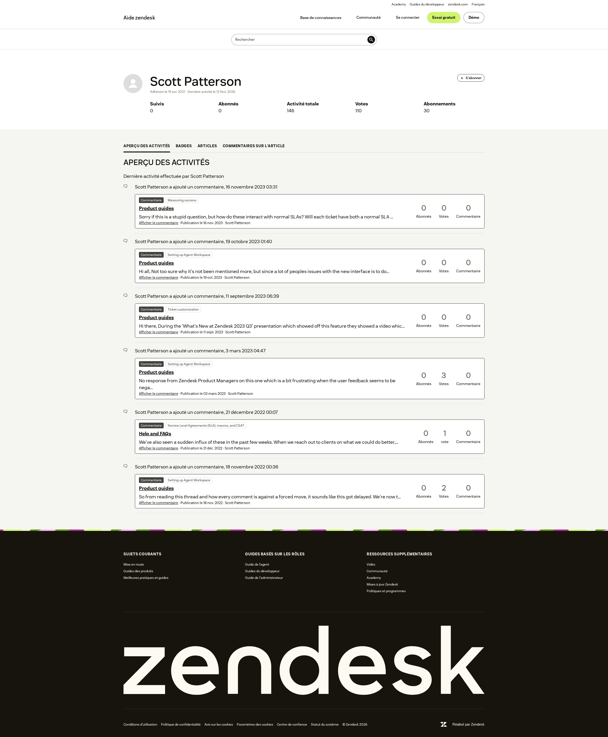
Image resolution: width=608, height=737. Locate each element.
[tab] (147, 146)
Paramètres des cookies (255, 724)
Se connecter (407, 17)
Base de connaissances (320, 17)
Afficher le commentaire (158, 223)
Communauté (368, 17)
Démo (474, 17)
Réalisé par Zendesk (468, 724)
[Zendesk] (304, 660)
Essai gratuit (443, 17)
